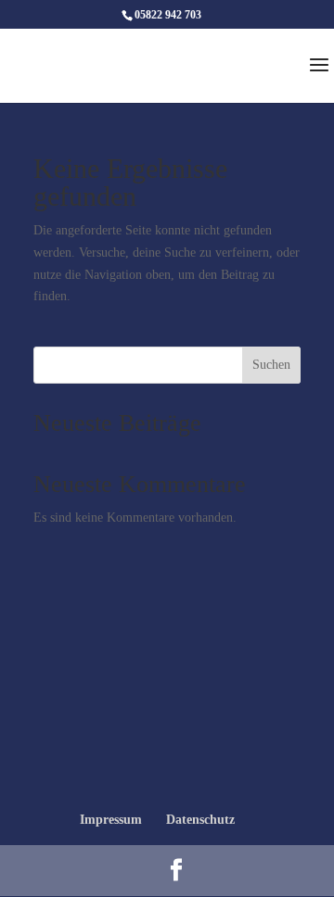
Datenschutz (200, 820)
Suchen (271, 365)
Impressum (111, 820)
